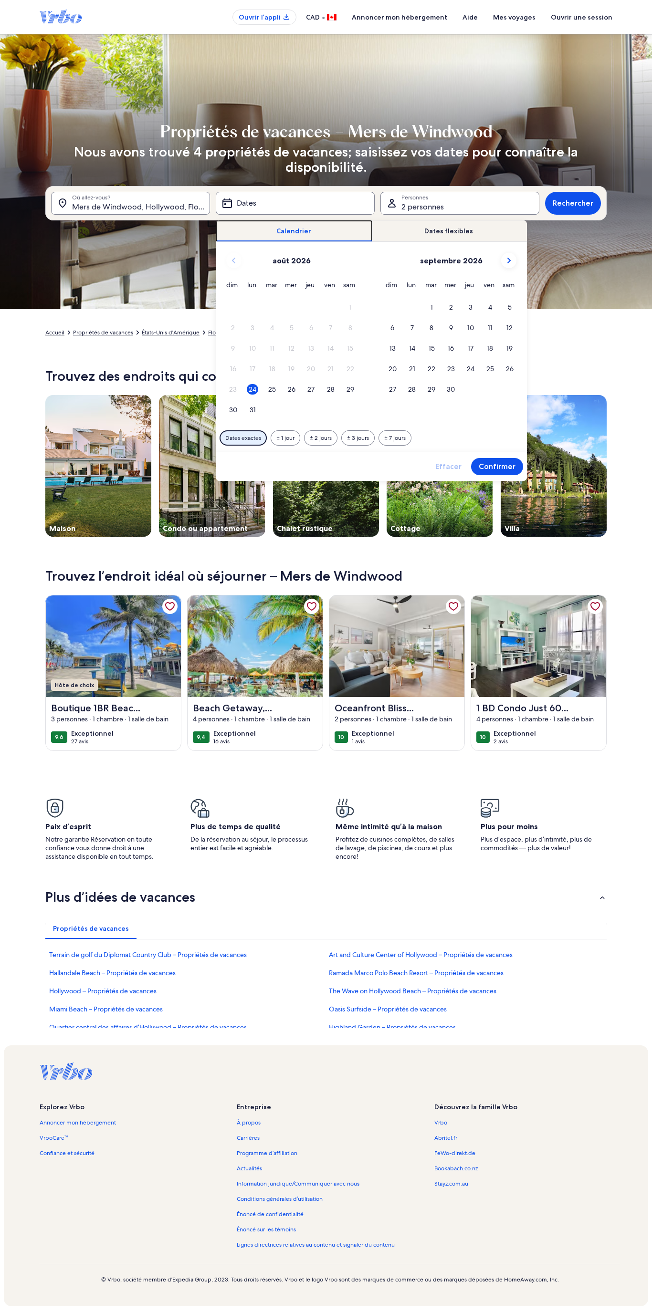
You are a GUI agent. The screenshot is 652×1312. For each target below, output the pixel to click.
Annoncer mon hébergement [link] (78, 1122)
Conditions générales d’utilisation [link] (280, 1199)
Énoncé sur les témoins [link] (266, 1229)
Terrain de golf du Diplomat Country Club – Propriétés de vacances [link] (148, 954)
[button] (350, 307)
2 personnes (422, 207)
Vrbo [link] (440, 1122)
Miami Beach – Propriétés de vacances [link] (106, 1009)
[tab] (294, 231)
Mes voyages (514, 17)
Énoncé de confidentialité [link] (270, 1214)
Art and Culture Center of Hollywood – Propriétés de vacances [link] (421, 954)
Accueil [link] (54, 332)
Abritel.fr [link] (445, 1138)
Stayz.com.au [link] (451, 1183)
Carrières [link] (248, 1138)
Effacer (448, 466)
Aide (470, 17)
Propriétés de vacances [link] (103, 332)
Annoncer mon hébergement (399, 17)
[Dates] (295, 203)
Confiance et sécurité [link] (67, 1153)
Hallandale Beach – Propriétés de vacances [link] (112, 972)
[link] (170, 606)
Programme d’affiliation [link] (267, 1153)
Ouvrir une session (581, 17)
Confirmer (497, 466)
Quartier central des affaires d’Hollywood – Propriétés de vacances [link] (148, 1027)
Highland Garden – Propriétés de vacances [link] (392, 1027)
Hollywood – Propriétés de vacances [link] (103, 991)
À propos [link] (249, 1122)
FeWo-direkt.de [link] (454, 1153)
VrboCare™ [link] (54, 1138)
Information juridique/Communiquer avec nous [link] (298, 1183)
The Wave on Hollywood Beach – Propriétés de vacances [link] (412, 991)
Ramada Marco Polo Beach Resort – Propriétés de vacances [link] (416, 972)
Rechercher (573, 203)
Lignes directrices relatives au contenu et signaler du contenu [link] (316, 1245)
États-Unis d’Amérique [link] (171, 332)
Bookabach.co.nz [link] (456, 1168)
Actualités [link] (249, 1168)
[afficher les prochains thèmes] (606, 465)
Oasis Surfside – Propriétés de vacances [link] (388, 1009)
